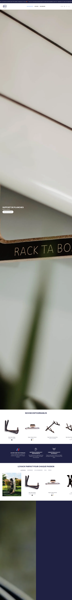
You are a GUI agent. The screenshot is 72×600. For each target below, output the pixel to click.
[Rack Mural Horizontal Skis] (52, 426)
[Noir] (11, 439)
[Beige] (32, 439)
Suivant (71, 427)
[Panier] (69, 6)
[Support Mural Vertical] (32, 426)
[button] (30, 6)
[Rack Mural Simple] (11, 426)
